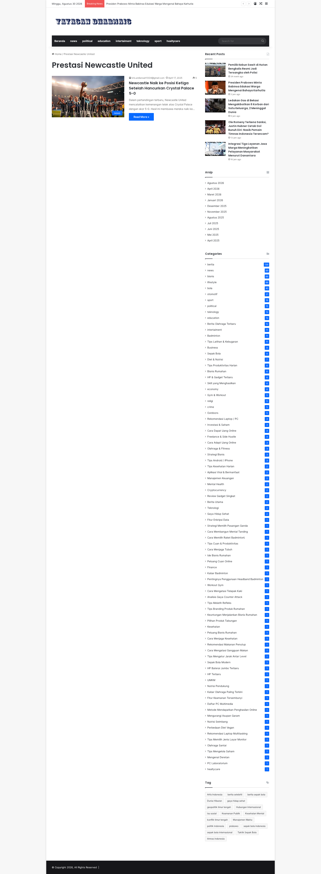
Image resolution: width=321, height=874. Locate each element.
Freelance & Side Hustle (221, 436)
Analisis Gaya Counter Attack (224, 596)
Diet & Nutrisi (215, 359)
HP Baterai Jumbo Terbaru (223, 668)
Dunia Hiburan (214, 800)
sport (158, 40)
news (73, 40)
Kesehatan (213, 626)
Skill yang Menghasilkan (221, 383)
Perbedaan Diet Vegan (220, 727)
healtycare (173, 40)
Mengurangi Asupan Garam (223, 715)
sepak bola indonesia (254, 826)
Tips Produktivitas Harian (222, 365)
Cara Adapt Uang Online (221, 442)
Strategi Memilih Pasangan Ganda (227, 525)
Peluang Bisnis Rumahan (222, 632)
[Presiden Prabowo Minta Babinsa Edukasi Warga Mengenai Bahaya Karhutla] (215, 88)
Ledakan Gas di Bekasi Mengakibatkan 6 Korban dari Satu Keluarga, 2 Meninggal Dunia (248, 106)
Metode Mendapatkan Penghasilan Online (232, 709)
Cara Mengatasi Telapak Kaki (224, 591)
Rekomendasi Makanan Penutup (226, 644)
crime (210, 406)
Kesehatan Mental (254, 813)
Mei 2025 (212, 234)
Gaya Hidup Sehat (218, 513)
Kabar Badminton (217, 573)
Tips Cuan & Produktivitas (222, 543)
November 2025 (217, 211)
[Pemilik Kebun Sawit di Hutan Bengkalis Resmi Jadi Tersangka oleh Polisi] (215, 70)
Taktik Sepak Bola (247, 832)
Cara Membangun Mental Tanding (227, 531)
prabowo (233, 826)
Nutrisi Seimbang (217, 721)
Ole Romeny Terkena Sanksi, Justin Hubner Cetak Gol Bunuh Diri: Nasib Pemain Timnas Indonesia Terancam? (248, 128)
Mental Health (215, 484)
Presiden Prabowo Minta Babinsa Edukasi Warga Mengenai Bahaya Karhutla (246, 86)
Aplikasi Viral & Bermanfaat (223, 472)
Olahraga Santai (216, 745)
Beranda (59, 40)
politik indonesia (215, 826)
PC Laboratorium (217, 763)
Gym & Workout (216, 395)
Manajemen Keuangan (220, 478)
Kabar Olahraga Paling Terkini (224, 691)
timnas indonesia (216, 838)
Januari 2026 (215, 200)
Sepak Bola (214, 353)
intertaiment (123, 40)
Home (58, 54)
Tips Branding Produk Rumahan (226, 608)
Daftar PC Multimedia (220, 703)
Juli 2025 (212, 223)
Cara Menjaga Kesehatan (222, 638)
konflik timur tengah (217, 819)
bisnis (210, 276)
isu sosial (212, 813)
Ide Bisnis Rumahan (219, 555)
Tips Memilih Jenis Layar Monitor (227, 739)
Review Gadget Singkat (221, 496)
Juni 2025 (213, 228)
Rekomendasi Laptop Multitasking (227, 733)
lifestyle (212, 282)
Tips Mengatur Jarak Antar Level (226, 656)
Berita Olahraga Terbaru (221, 323)
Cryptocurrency (216, 490)
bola (209, 288)
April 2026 (213, 188)
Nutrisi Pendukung (218, 686)
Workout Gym (215, 585)
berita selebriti (235, 794)
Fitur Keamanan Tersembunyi (224, 697)
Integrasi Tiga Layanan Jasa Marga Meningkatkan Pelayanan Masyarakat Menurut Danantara (247, 149)
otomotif (212, 294)
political (87, 40)
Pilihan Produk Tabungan (222, 620)
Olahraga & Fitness (218, 448)
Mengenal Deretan (218, 757)
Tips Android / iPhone (220, 460)
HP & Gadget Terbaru (220, 377)
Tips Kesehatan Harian (220, 466)
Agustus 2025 (215, 217)
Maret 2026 (214, 194)
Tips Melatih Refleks (219, 602)
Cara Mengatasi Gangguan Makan (227, 650)
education (104, 40)
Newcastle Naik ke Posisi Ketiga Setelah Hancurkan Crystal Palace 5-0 (161, 88)
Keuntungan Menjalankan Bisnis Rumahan (232, 614)
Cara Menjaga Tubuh (219, 549)
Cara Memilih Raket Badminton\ (226, 537)
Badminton (213, 335)
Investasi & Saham (218, 424)
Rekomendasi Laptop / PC (222, 418)
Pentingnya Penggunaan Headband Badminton (235, 579)
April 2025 (213, 240)
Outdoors (212, 412)
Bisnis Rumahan (216, 371)
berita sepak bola (256, 794)
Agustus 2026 (215, 182)
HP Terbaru (214, 674)
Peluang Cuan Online (219, 561)
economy (212, 389)
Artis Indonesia (214, 794)
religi (210, 401)
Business (212, 347)
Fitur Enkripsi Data (218, 519)
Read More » (141, 116)
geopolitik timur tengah (219, 807)
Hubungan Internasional (248, 807)
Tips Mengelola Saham (220, 751)
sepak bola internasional (219, 832)
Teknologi (213, 507)
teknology (143, 40)
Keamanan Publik (231, 813)
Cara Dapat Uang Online (221, 430)
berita (210, 264)
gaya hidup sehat (236, 800)
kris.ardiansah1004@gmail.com (148, 77)
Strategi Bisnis (215, 454)
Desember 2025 (216, 205)
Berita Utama (215, 501)
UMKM (211, 680)
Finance (212, 567)
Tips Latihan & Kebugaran (222, 341)
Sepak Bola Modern (219, 662)
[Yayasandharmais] (93, 21)
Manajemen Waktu (242, 819)
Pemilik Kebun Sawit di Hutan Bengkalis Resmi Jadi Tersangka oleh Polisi (248, 68)
